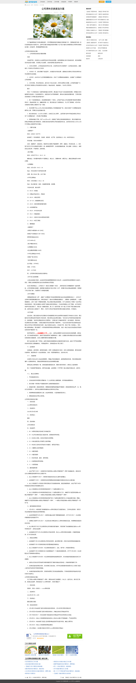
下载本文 (62, 12)
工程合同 (100, 58)
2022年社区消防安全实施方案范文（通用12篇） (38, 671)
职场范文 (36, 5)
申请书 (70, 1)
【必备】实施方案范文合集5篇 (62, 673)
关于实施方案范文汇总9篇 (61, 668)
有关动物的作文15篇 (103, 19)
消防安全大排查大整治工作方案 (62, 661)
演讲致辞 (88, 56)
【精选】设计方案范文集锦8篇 (33, 666)
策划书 (76, 1)
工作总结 (42, 1)
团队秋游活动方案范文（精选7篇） (35, 668)
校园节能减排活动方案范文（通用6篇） (65, 664)
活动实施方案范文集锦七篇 (32, 664)
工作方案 (56, 1)
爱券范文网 (65, 681)
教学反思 (88, 53)
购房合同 (100, 53)
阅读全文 (56, 12)
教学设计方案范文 (30, 673)
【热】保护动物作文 (91, 25)
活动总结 (63, 1)
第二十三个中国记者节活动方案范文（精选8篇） (67, 671)
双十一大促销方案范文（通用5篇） (38, 677)
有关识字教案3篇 (102, 48)
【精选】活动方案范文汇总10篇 (73, 677)
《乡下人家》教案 (102, 40)
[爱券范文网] (31, 2)
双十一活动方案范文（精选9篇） (63, 666)
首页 (32, 5)
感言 (99, 56)
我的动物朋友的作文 (91, 27)
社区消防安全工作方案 (31, 661)
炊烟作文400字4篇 (91, 48)
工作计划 (49, 1)
